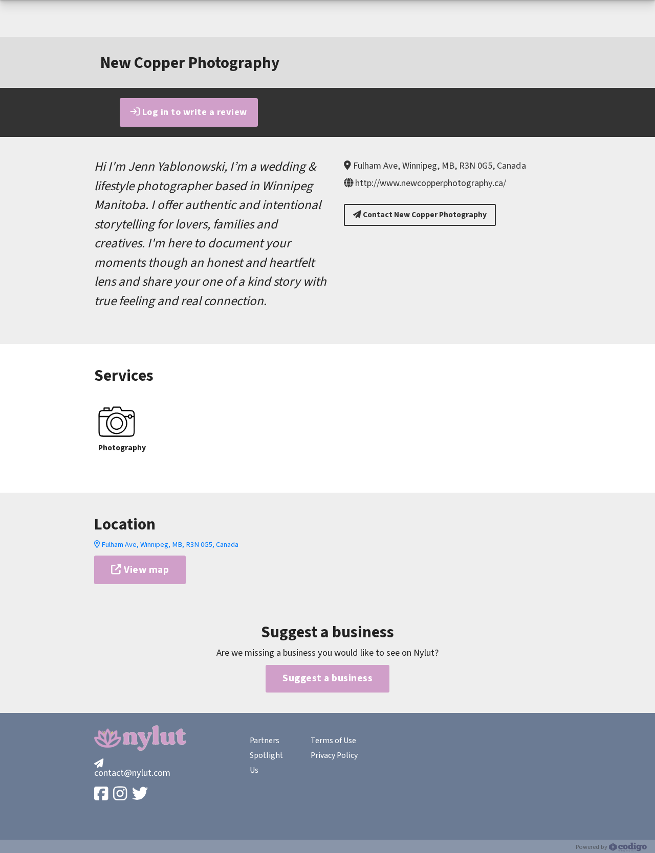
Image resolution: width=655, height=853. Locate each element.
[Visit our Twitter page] (141, 794)
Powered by (592, 846)
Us (254, 770)
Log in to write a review (193, 112)
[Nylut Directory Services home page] (140, 738)
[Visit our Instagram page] (121, 794)
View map (145, 570)
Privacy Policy (334, 755)
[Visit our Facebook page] (102, 794)
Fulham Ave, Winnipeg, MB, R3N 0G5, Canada (169, 544)
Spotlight (266, 755)
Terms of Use (333, 740)
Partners (264, 740)
